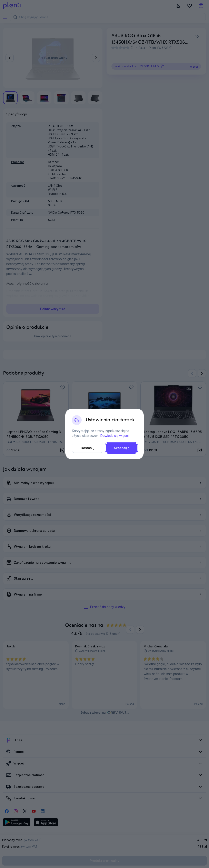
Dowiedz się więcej (114, 436)
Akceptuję (121, 448)
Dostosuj (87, 448)
